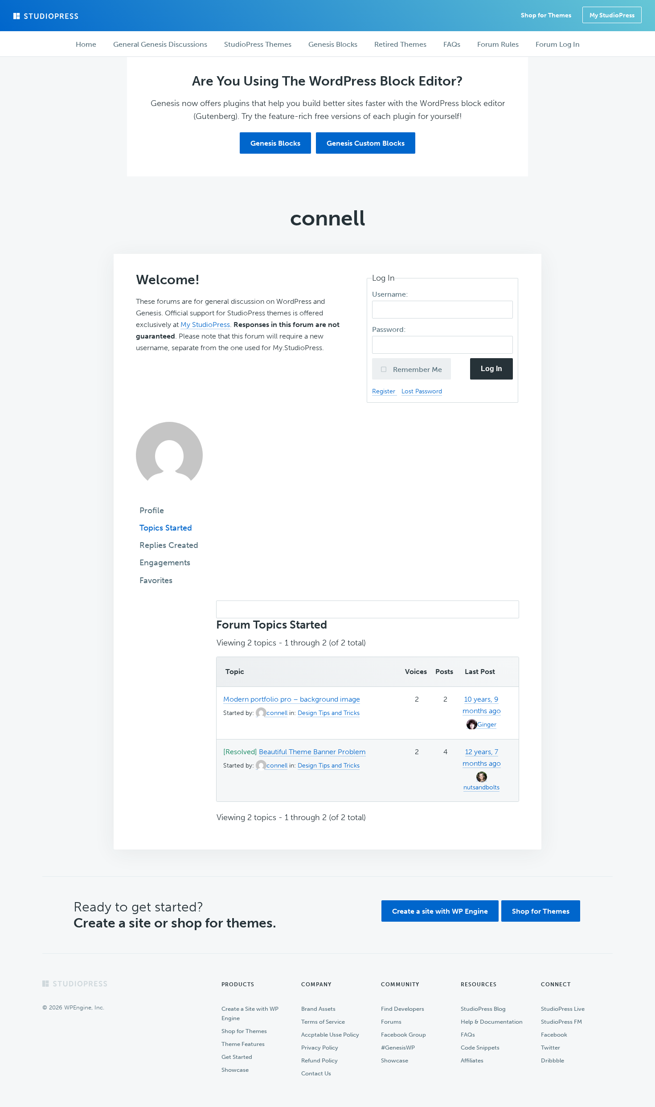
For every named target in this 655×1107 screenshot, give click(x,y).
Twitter (550, 1047)
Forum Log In (558, 44)
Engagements (164, 563)
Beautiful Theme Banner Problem (312, 752)
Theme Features (243, 1044)
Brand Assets (318, 1008)
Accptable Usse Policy (330, 1034)
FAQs (468, 1034)
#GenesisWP (398, 1047)
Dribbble (552, 1060)
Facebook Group (403, 1034)
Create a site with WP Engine (440, 911)
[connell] (169, 495)
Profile (151, 510)
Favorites (155, 580)
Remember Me (416, 369)
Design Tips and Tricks (329, 713)
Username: (391, 294)
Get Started (236, 1057)
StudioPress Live (563, 1008)
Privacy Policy (319, 1047)
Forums (391, 1021)
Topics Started (165, 528)
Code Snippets (480, 1047)
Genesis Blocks (275, 143)
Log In (491, 368)
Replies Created (168, 545)
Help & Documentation (492, 1021)
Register (384, 391)
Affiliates (472, 1060)
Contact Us (316, 1073)
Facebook (554, 1034)
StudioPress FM (561, 1021)
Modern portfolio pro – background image (291, 699)
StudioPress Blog (483, 1008)
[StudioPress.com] (46, 16)
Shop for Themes (540, 911)
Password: (390, 329)
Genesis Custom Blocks (366, 143)
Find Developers (402, 1008)
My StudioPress (612, 15)
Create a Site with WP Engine (249, 1013)
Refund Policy (319, 1060)
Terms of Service (323, 1021)
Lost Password (421, 391)
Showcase (235, 1069)
